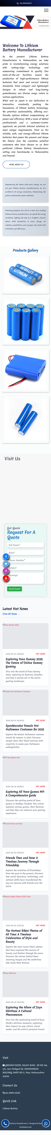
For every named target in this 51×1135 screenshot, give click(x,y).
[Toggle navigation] (46, 10)
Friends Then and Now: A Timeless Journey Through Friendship (22, 861)
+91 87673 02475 (12, 1092)
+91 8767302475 (25, 3)
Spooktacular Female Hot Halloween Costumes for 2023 (25, 727)
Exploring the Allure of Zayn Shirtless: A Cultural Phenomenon (24, 1011)
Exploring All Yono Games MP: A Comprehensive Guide (25, 793)
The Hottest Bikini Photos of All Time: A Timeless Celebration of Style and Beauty (24, 936)
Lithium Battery (10, 1108)
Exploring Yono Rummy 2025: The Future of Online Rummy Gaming (24, 662)
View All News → (11, 613)
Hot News (40, 654)
